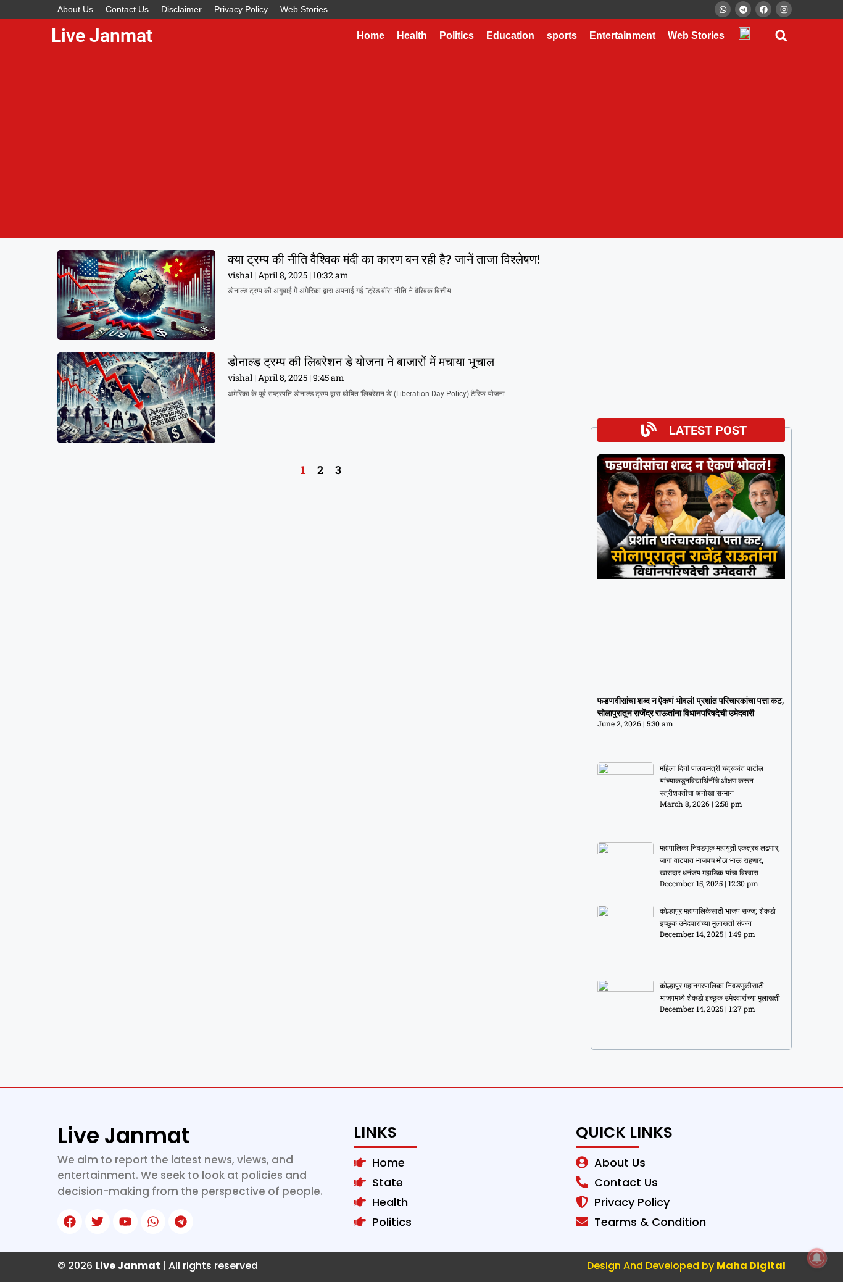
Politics (456, 35)
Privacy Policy (241, 9)
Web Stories (304, 9)
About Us (75, 9)
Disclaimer (181, 9)
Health (412, 35)
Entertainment (622, 35)
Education (510, 35)
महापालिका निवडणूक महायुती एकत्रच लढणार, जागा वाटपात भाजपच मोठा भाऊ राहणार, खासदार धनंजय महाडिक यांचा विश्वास (720, 860)
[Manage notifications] (817, 1258)
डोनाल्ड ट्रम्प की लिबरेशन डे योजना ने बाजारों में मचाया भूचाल (361, 361)
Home (370, 35)
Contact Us (127, 9)
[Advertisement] (421, 145)
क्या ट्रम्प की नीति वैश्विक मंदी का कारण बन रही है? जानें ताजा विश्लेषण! (384, 259)
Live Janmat (101, 35)
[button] (781, 35)
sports (562, 35)
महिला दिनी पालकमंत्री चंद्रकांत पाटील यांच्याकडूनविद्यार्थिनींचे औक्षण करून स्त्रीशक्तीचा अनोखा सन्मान (711, 780)
